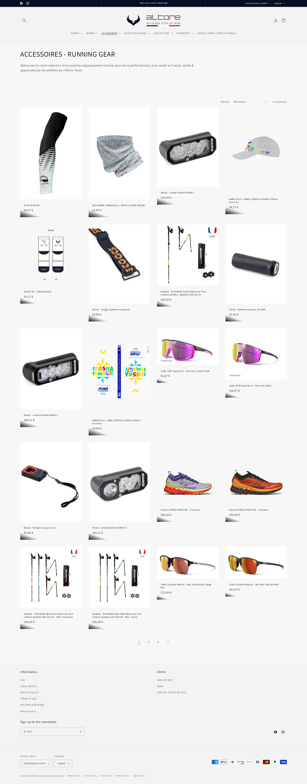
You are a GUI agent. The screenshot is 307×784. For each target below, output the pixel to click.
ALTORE (31, 776)
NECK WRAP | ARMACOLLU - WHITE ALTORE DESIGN (118, 205)
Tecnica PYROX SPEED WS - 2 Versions (180, 509)
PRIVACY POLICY (29, 692)
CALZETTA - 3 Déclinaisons (37, 291)
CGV (22, 680)
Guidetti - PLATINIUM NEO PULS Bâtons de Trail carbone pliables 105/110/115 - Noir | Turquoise (48, 615)
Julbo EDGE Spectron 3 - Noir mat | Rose (250, 385)
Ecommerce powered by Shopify (49, 776)
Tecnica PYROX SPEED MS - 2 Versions (248, 509)
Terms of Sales (122, 775)
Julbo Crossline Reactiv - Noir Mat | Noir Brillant (254, 584)
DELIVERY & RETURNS (32, 704)
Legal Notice (138, 775)
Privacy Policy (90, 775)
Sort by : (225, 101)
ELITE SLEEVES (32, 205)
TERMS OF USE (28, 698)
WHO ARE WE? (165, 680)
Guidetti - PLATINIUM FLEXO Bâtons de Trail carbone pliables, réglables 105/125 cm (183, 293)
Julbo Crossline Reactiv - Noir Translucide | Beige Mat (186, 586)
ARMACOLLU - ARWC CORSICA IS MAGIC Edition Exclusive (116, 422)
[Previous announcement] (101, 3)
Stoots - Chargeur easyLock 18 (39, 527)
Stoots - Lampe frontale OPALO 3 (109, 527)
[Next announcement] (205, 3)
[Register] (80, 731)
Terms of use (106, 775)
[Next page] (168, 642)
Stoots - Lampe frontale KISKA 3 (177, 192)
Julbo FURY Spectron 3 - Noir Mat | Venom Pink (185, 371)
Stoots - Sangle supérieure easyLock (111, 309)
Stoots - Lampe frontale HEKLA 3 (41, 415)
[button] (24, 20)
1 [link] (139, 641)
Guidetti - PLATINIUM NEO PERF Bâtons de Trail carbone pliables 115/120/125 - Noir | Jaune (116, 615)
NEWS (160, 686)
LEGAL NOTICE (28, 686)
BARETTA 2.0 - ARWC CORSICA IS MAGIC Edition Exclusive (253, 201)
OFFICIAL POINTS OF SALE (171, 692)
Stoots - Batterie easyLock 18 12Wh (247, 309)
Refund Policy (28, 711)
